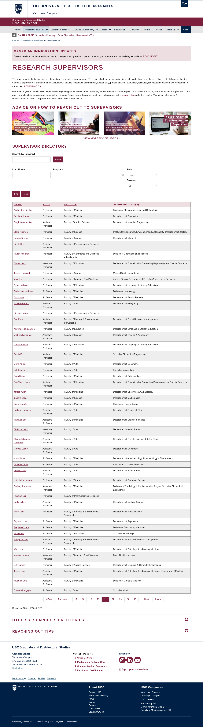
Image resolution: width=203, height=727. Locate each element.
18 (84, 599)
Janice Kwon (20, 392)
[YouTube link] (137, 660)
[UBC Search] (184, 3)
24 (129, 599)
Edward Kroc (20, 263)
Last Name (18, 169)
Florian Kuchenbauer (24, 291)
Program (58, 169)
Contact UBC (95, 692)
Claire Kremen (21, 232)
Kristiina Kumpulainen (24, 329)
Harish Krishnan (21, 253)
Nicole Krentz (20, 244)
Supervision (119, 29)
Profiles (41, 678)
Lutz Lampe (19, 565)
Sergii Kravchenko (23, 222)
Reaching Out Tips (85, 35)
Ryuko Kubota (20, 285)
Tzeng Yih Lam (21, 539)
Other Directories (66, 35)
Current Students (59, 30)
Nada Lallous (20, 502)
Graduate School (18, 41)
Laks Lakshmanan (23, 480)
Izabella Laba (20, 398)
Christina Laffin (21, 429)
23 (121, 599)
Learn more (31, 86)
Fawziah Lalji (20, 496)
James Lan (19, 571)
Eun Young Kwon (22, 382)
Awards (103, 30)
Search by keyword (23, 154)
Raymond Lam (21, 521)
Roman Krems (21, 238)
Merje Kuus (19, 364)
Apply (185, 29)
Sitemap (32, 678)
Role (129, 169)
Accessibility (71, 722)
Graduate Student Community (92, 666)
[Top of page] (15, 35)
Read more (150, 56)
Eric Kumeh (19, 319)
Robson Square (148, 703)
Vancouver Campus (150, 692)
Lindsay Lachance (22, 410)
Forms (147, 29)
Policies (158, 29)
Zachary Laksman (22, 486)
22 (114, 599)
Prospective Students (34, 30)
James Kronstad (22, 273)
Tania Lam (19, 533)
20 (99, 599)
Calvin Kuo (19, 354)
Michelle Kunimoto (23, 335)
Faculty (70, 204)
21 (106, 599)
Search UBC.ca (96, 712)
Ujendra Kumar (21, 313)
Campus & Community (83, 30)
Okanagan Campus (150, 695)
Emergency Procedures (22, 722)
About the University (98, 695)
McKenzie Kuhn (21, 303)
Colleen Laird (20, 470)
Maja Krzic (19, 279)
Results (131, 180)
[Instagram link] (122, 660)
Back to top (18, 678)
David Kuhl (19, 297)
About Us (170, 30)
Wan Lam (18, 549)
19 (91, 599)
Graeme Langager (22, 590)
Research (51, 678)
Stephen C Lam (21, 527)
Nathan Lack (20, 419)
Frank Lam (19, 511)
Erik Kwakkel (20, 370)
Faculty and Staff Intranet (90, 670)
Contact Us (17, 668)
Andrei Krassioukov (23, 210)
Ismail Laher (20, 458)
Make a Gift (94, 708)
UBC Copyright (56, 722)
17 (77, 599)
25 (136, 599)
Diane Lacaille (20, 404)
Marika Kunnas (21, 344)
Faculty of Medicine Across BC (156, 710)
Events (92, 702)
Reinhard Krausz (22, 216)
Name (18, 204)
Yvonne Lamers (21, 555)
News (91, 698)
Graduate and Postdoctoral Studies (101, 648)
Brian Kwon (19, 376)
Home (18, 29)
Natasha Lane (20, 580)
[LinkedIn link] (129, 660)
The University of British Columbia (18, 9)
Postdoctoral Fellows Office (91, 662)
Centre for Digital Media (152, 706)
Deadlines (135, 29)
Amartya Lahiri (21, 464)
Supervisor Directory (45, 35)
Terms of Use (41, 722)
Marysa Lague (21, 448)
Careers (92, 705)
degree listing (128, 95)
